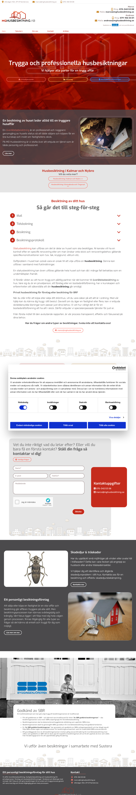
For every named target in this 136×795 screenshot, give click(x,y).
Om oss (35, 31)
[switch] (53, 407)
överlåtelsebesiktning (17, 130)
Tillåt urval (68, 425)
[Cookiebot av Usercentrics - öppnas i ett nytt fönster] (114, 368)
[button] (26, 79)
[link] (19, 31)
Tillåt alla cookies (107, 425)
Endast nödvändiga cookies (29, 425)
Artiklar (66, 31)
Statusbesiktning (22, 248)
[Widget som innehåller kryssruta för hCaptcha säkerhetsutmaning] (33, 502)
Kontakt (50, 31)
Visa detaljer (115, 417)
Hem (4, 31)
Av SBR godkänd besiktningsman (86, 718)
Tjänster (18, 31)
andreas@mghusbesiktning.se (119, 20)
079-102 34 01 (127, 18)
